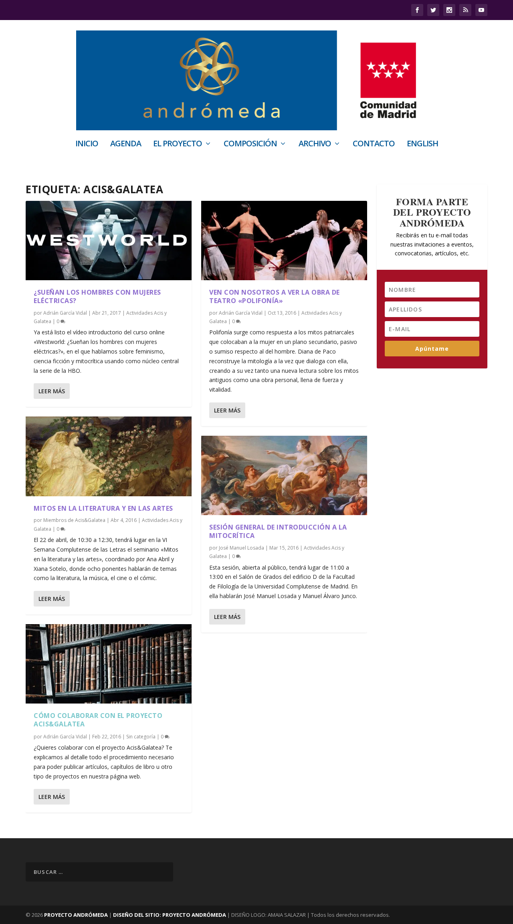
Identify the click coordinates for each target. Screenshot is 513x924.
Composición (250, 144)
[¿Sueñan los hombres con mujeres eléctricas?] (109, 240)
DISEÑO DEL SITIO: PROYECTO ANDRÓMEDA (170, 914)
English (422, 144)
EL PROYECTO (177, 144)
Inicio (86, 144)
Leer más (51, 391)
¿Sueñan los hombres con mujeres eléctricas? (97, 296)
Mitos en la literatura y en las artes (103, 508)
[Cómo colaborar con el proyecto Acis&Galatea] (109, 664)
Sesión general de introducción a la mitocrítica (278, 531)
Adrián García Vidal (65, 312)
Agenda (125, 144)
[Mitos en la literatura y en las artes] (109, 456)
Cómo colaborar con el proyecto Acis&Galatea (98, 719)
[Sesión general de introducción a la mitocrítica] (284, 475)
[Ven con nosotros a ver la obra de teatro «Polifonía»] (284, 240)
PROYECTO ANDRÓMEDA (76, 914)
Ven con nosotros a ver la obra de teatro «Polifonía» (274, 296)
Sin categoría (141, 736)
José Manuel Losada (241, 547)
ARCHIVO (315, 144)
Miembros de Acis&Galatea (74, 520)
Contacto (374, 144)
